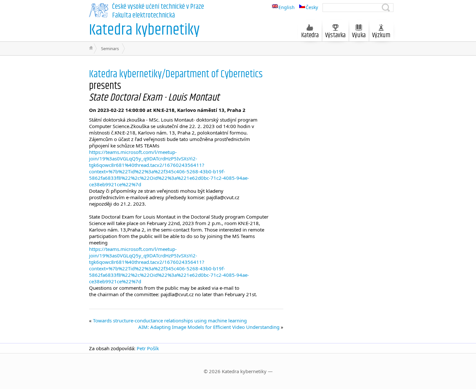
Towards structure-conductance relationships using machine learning (170, 320)
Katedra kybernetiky (144, 30)
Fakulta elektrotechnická (143, 15)
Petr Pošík (148, 348)
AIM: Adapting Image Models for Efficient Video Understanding (208, 327)
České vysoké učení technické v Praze (158, 6)
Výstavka (335, 35)
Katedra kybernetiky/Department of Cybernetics (176, 74)
